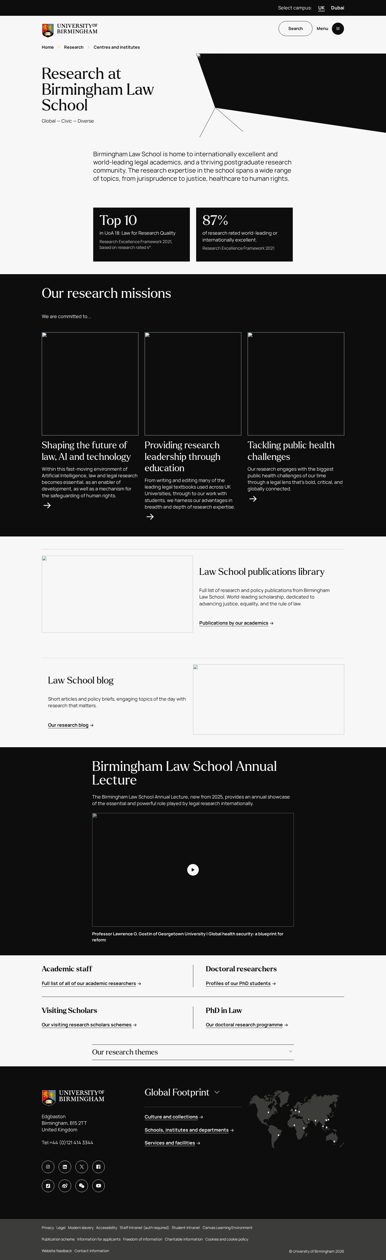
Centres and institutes (117, 47)
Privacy (48, 1227)
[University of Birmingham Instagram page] (48, 1167)
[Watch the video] (193, 870)
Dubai (337, 7)
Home (48, 47)
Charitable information (184, 1239)
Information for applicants (99, 1239)
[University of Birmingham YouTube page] (98, 1185)
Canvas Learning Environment (228, 1227)
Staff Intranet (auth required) (144, 1227)
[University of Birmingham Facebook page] (98, 1167)
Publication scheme (58, 1239)
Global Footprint (177, 1092)
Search (295, 29)
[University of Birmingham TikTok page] (48, 1185)
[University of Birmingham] (70, 28)
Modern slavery (80, 1227)
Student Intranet (186, 1227)
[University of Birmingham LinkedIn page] (65, 1167)
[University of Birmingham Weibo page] (65, 1185)
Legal (60, 1227)
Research (74, 47)
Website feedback (57, 1250)
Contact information (92, 1250)
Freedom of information (142, 1239)
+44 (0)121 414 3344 (71, 1142)
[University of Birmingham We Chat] (81, 1185)
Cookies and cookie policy (226, 1239)
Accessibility (106, 1227)
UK (321, 7)
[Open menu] (338, 28)
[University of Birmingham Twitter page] (81, 1167)
